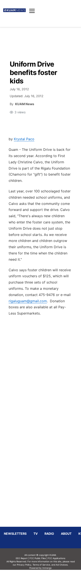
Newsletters (15, 533)
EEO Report (22, 558)
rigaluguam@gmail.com (28, 301)
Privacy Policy (24, 564)
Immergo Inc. (47, 578)
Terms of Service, (42, 564)
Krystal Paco (24, 139)
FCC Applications (56, 558)
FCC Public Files (38, 558)
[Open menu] (32, 11)
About (66, 533)
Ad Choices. (62, 564)
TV (35, 533)
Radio (49, 533)
